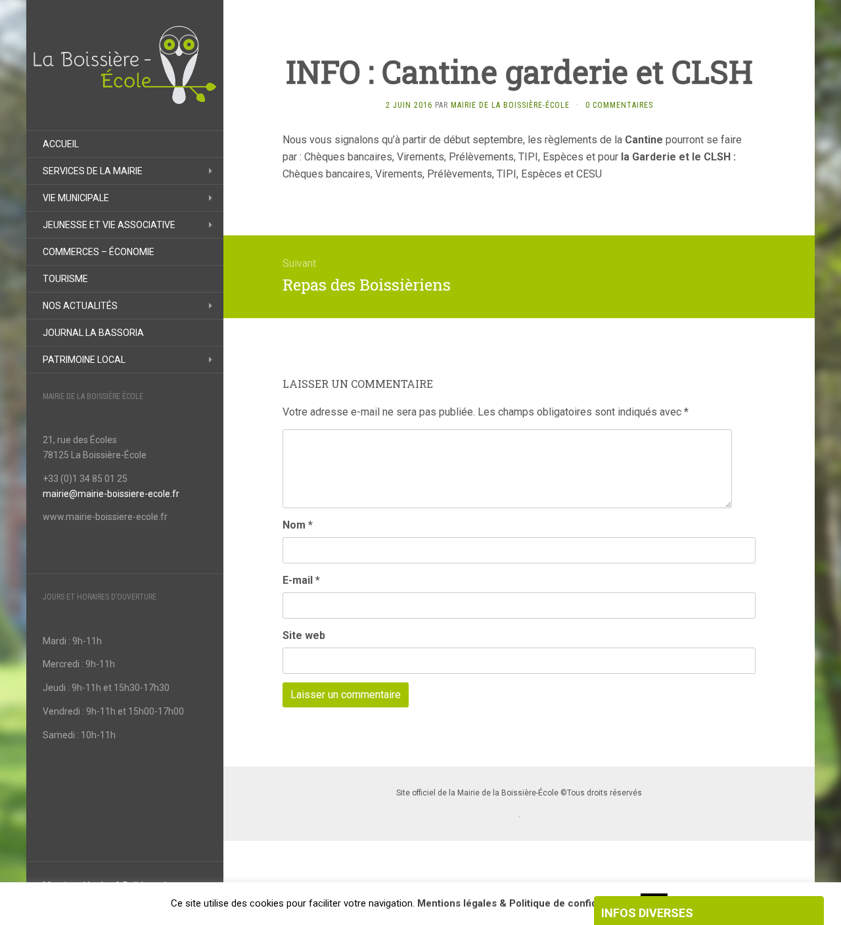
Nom (298, 525)
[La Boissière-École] (124, 65)
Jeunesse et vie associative (109, 225)
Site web (304, 635)
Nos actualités (80, 305)
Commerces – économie (98, 252)
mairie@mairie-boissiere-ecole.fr (111, 493)
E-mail (301, 580)
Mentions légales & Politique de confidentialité (526, 903)
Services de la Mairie (93, 171)
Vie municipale (76, 198)
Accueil (61, 144)
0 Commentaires (619, 105)
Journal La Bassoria (93, 332)
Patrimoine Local (84, 359)
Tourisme (65, 278)
